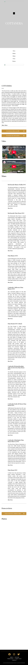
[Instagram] (14, 654)
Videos (14, 53)
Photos (14, 61)
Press (14, 58)
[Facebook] (9, 654)
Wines (14, 56)
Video (4, 141)
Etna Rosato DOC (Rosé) (15, 324)
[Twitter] (18, 654)
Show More (5, 125)
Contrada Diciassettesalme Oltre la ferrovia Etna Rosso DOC (16, 367)
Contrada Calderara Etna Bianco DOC (15, 288)
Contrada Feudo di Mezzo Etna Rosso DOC (17, 404)
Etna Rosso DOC (12, 470)
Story (14, 50)
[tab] (13, 125)
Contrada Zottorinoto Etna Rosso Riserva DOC (16, 440)
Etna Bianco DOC (13, 256)
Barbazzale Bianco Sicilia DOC (17, 184)
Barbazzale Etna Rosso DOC (16, 213)
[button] (14, 13)
